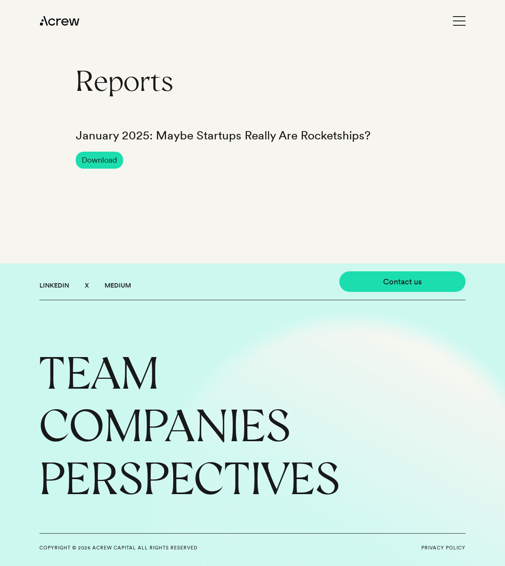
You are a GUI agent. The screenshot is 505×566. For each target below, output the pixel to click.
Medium (118, 285)
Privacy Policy (443, 548)
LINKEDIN (54, 285)
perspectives (189, 477)
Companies (165, 424)
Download (99, 160)
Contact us (402, 281)
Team (99, 372)
